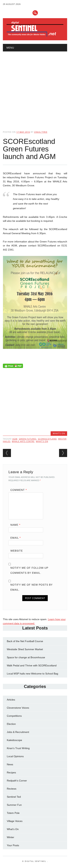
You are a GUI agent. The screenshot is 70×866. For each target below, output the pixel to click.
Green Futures (27, 438)
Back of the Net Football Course (25, 641)
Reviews (11, 788)
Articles (11, 699)
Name (15, 524)
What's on (42, 441)
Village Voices (14, 821)
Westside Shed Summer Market (25, 649)
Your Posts (13, 845)
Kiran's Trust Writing (18, 748)
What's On (59, 433)
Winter (10, 837)
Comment (18, 489)
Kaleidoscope (14, 740)
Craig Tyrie (40, 132)
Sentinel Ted (14, 796)
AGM (14, 438)
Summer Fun (14, 804)
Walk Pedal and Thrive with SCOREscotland (32, 665)
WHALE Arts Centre (23, 441)
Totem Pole (13, 813)
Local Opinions (15, 756)
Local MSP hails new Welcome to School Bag (32, 673)
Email (15, 537)
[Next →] (63, 453)
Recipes (11, 772)
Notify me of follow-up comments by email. (29, 570)
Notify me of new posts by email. (31, 587)
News (10, 764)
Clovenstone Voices (18, 707)
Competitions (14, 715)
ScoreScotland (47, 438)
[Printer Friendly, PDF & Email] (13, 366)
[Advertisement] (35, 88)
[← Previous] (7, 453)
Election (11, 723)
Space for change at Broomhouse (26, 657)
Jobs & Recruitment (18, 732)
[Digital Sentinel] (35, 36)
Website (16, 550)
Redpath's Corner (17, 780)
